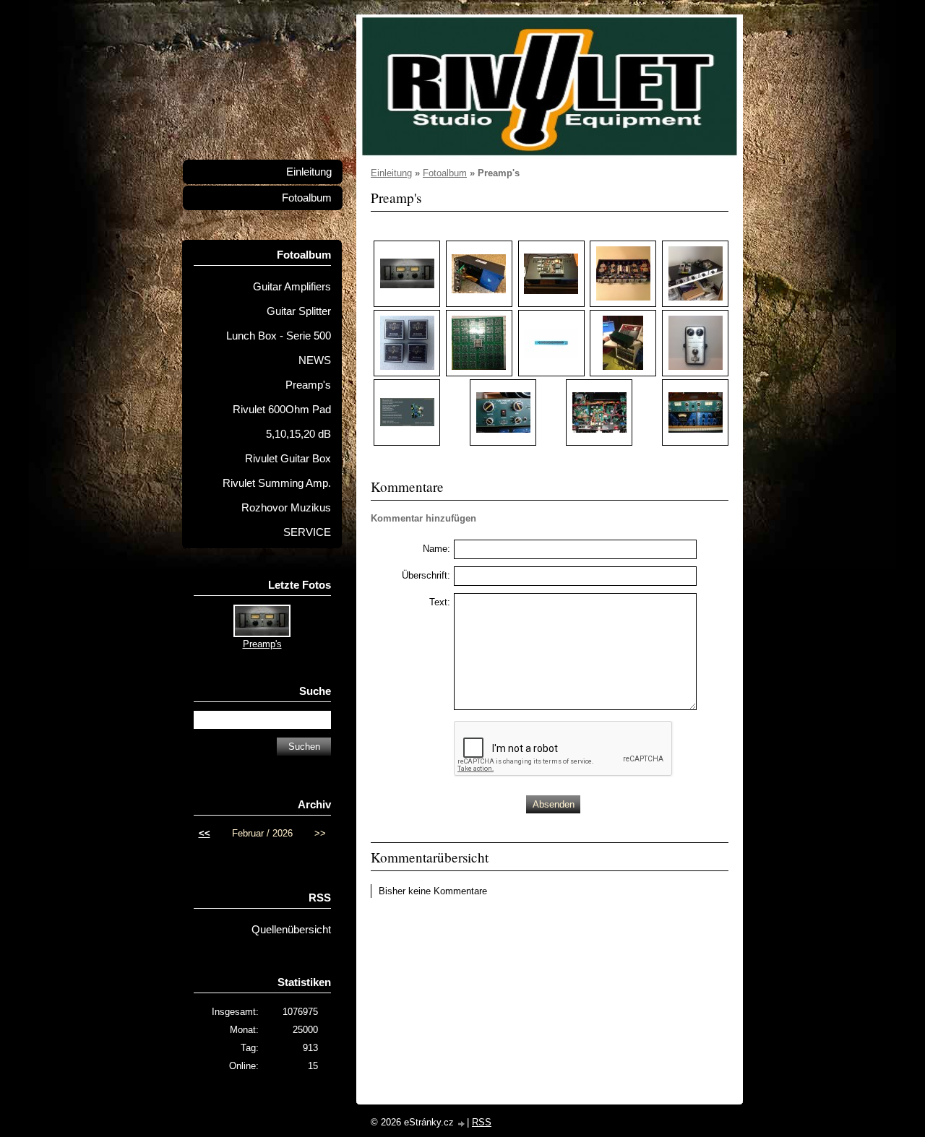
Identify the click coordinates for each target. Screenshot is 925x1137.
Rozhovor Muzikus (286, 508)
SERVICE (307, 532)
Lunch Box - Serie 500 (278, 336)
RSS (481, 1122)
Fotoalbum (445, 173)
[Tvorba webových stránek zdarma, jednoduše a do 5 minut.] (462, 1123)
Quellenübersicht (291, 929)
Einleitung (391, 173)
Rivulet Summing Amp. (277, 483)
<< (204, 833)
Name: (436, 548)
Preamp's (308, 385)
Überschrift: (426, 575)
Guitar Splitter (299, 311)
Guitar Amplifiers (292, 287)
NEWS (314, 360)
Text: (439, 602)
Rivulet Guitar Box (288, 458)
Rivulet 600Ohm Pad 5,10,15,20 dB (282, 422)
